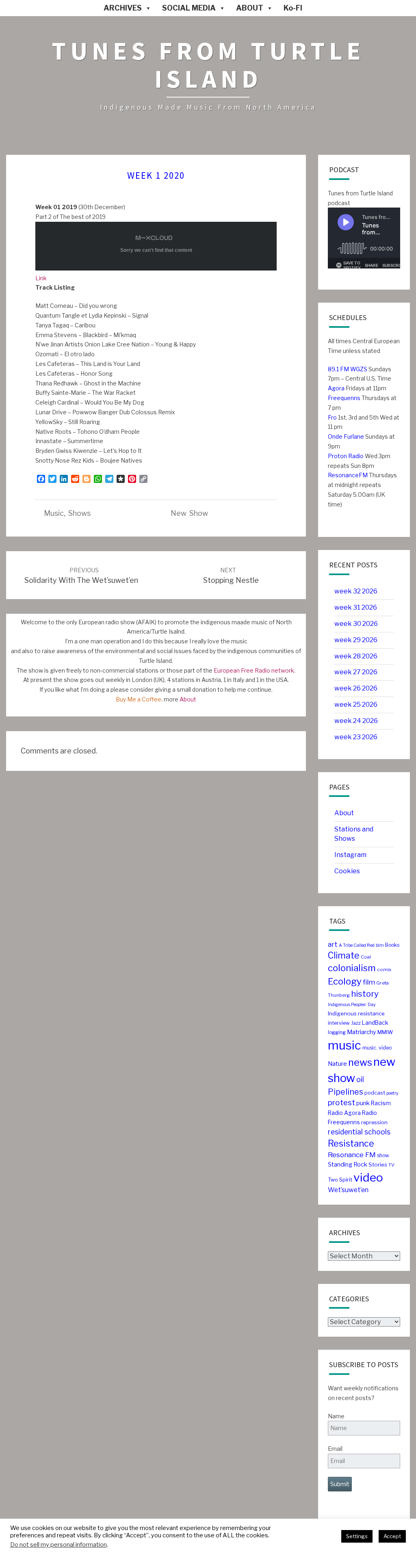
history (365, 994)
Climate (344, 955)
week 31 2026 (355, 607)
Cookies (347, 871)
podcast (374, 1093)
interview (339, 1023)
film (369, 982)
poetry (392, 1093)
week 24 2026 (356, 721)
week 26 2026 (355, 688)
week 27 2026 (355, 672)
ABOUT (249, 8)
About (188, 699)
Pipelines (345, 1092)
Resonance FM (352, 1154)
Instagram (350, 855)
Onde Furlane (346, 436)
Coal (366, 957)
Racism (381, 1103)
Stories (377, 1164)
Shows (79, 513)
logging (337, 1032)
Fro (332, 417)
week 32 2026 (355, 591)
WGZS (358, 369)
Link (41, 278)
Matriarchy (361, 1032)
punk (363, 1103)
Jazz (356, 1023)
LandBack (375, 1022)
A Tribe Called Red (357, 945)
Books (392, 945)
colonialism (352, 968)
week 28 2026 (355, 656)
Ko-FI (293, 8)
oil (360, 1079)
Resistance (351, 1143)
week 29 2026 (355, 640)
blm (380, 945)
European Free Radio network (254, 670)
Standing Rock (347, 1164)
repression (374, 1122)
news (360, 1062)
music (54, 513)
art (333, 944)
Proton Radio (346, 455)
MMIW (385, 1032)
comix (384, 969)
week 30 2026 (356, 624)
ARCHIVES (123, 8)
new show (189, 513)
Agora (336, 388)
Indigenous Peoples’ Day (352, 1004)
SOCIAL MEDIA (189, 8)
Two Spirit (340, 1180)
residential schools (359, 1132)
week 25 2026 (355, 704)
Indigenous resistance (356, 1013)
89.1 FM (338, 369)
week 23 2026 (355, 737)
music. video (377, 1048)
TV (391, 1165)
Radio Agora (344, 1113)
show (383, 1155)
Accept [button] (392, 1536)
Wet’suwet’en (348, 1190)
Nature (337, 1063)
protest (341, 1102)
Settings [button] (357, 1536)
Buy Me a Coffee (138, 699)
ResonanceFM (348, 475)
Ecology (345, 981)
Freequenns (344, 397)
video (368, 1177)
